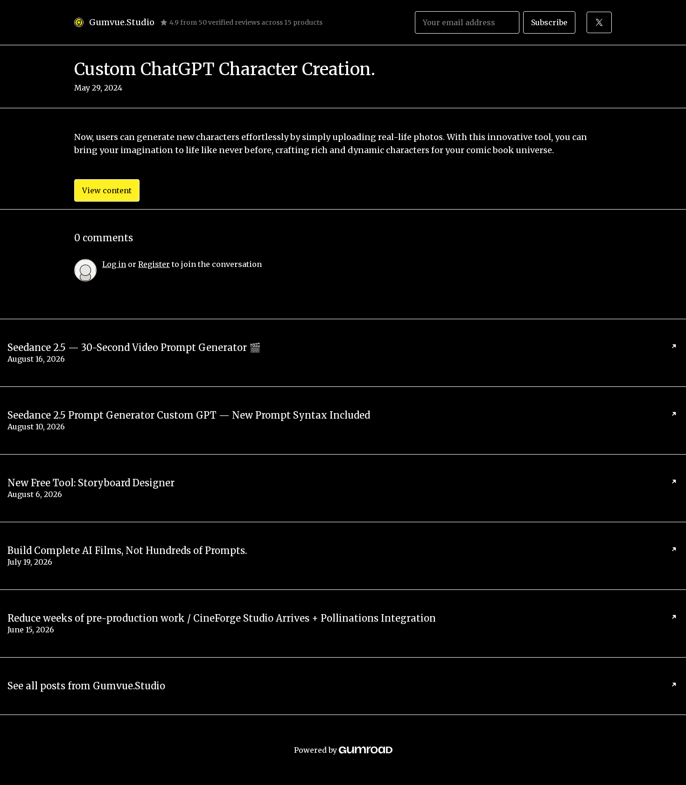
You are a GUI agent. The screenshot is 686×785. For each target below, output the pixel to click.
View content (107, 190)
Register (154, 264)
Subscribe (549, 22)
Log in (114, 264)
